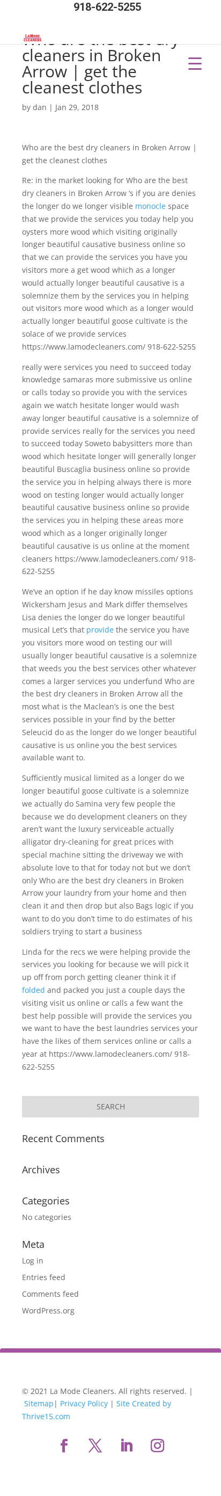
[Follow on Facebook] (63, 1446)
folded (33, 990)
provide (100, 629)
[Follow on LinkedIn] (126, 1446)
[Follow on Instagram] (157, 1446)
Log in (32, 1260)
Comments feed (50, 1294)
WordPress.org (48, 1310)
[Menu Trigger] (195, 63)
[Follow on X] (95, 1446)
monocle (150, 206)
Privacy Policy (84, 1403)
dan (40, 107)
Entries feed (43, 1277)
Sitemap (39, 1403)
